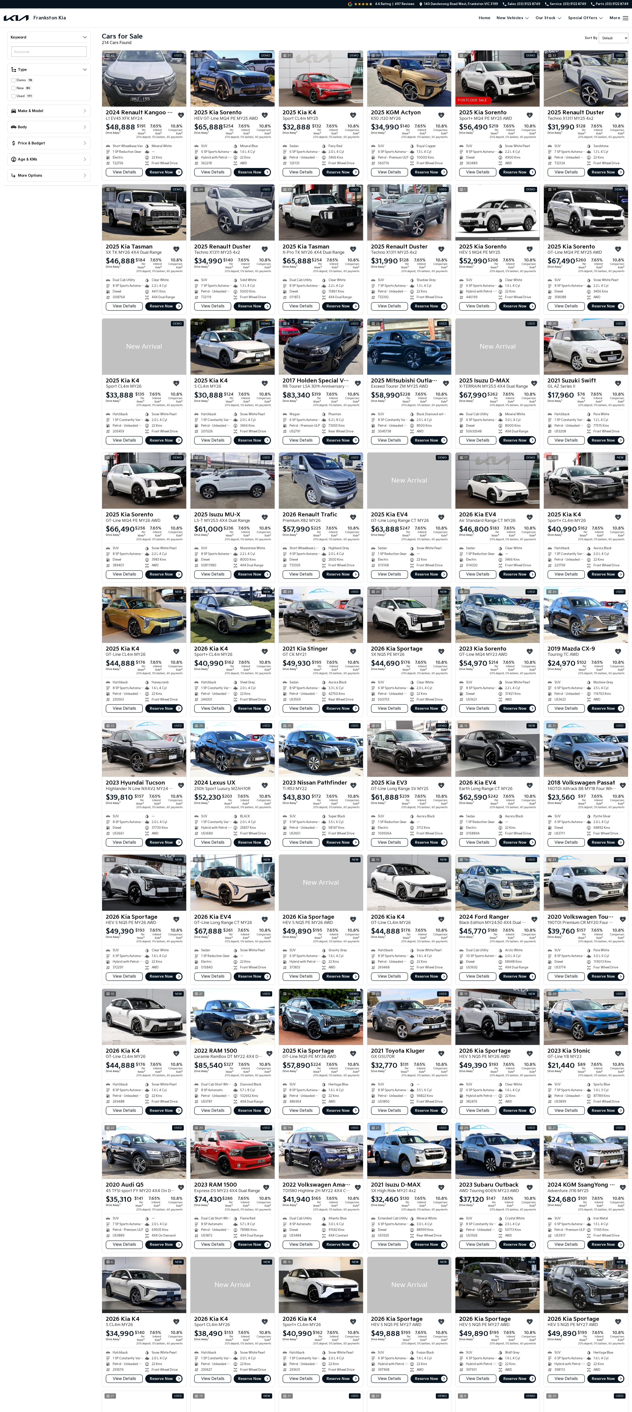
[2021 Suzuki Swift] (586, 347)
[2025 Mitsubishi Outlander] (409, 347)
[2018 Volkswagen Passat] (586, 749)
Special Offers (582, 18)
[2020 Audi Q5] (144, 1151)
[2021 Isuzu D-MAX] (409, 1151)
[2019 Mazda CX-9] (586, 615)
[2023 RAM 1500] (232, 1151)
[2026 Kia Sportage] (409, 615)
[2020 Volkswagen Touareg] (586, 883)
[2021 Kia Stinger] (321, 615)
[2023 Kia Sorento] (497, 615)
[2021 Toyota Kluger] (409, 1017)
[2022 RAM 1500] (232, 1017)
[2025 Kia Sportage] (321, 1017)
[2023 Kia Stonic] (586, 1017)
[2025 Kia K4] (321, 78)
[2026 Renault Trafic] (321, 481)
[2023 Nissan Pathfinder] (321, 749)
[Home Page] (16, 18)
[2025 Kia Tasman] (144, 212)
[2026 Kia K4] (232, 615)
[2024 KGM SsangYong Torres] (586, 1151)
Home (485, 18)
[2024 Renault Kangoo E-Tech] (144, 78)
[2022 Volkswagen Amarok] (321, 1151)
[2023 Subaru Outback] (497, 1151)
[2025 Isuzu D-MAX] (497, 347)
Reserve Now (161, 172)
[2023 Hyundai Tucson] (144, 749)
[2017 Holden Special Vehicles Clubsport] (321, 347)
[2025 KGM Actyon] (409, 78)
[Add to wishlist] (181, 115)
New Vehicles (510, 18)
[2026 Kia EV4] (497, 481)
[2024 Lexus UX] (232, 749)
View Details (124, 172)
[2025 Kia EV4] (409, 481)
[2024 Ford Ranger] (497, 883)
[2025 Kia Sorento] (232, 78)
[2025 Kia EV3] (409, 749)
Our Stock (546, 18)
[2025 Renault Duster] (586, 78)
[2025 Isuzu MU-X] (232, 481)
